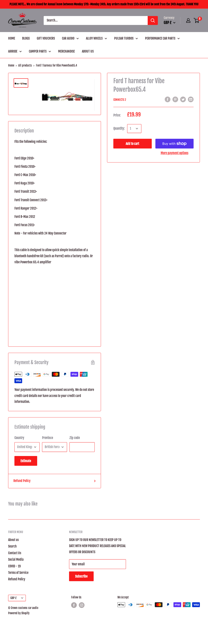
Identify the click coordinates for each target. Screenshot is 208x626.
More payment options (174, 153)
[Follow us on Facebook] (74, 605)
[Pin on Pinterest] (175, 99)
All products (25, 65)
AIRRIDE (12, 51)
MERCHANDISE (66, 51)
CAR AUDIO (68, 38)
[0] (196, 20)
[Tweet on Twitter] (183, 99)
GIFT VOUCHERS (46, 38)
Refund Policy (21, 481)
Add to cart (132, 144)
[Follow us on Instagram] (81, 605)
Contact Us (14, 553)
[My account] (188, 20)
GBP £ (13, 598)
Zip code (74, 438)
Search (12, 546)
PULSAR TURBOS (123, 38)
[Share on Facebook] (167, 99)
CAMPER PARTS (38, 51)
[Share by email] (191, 99)
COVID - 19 (14, 566)
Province (47, 438)
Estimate (26, 461)
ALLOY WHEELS (94, 38)
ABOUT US (88, 51)
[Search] (153, 20)
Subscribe (81, 576)
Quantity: (119, 128)
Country (19, 438)
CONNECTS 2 (119, 99)
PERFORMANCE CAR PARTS (160, 38)
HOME (11, 38)
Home (11, 65)
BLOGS (26, 38)
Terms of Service (18, 573)
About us (13, 540)
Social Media (16, 559)
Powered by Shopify (18, 613)
